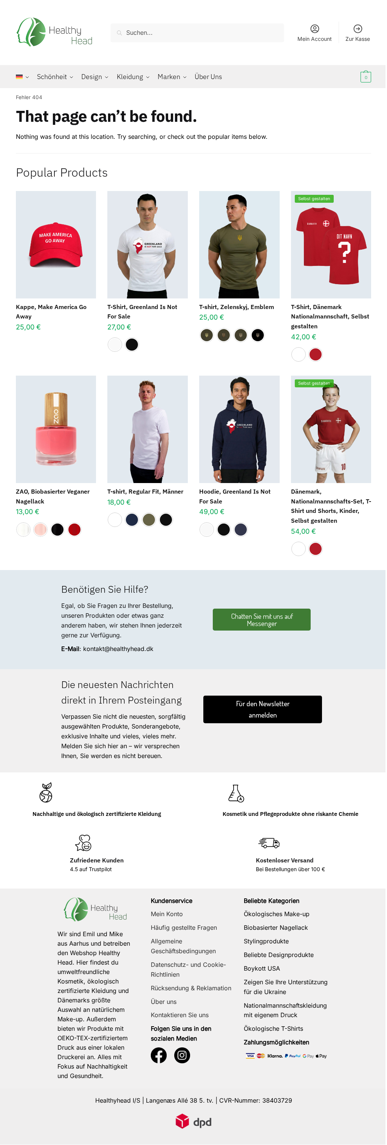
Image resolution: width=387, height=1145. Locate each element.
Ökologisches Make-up (277, 914)
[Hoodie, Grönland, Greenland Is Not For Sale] (239, 429)
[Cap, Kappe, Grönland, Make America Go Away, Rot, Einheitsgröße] (56, 244)
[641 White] (23, 529)
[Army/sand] (240, 335)
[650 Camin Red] (74, 529)
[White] (114, 344)
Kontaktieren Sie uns (180, 1015)
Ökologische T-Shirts (273, 1028)
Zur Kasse (357, 39)
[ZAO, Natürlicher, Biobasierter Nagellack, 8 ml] (56, 429)
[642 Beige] (40, 529)
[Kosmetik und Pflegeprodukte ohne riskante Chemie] (236, 793)
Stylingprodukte (266, 941)
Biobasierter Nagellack (276, 927)
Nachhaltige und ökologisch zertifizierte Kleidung (97, 813)
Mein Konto (167, 914)
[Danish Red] (315, 354)
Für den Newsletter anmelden (262, 709)
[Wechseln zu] (24, 76)
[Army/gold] (206, 335)
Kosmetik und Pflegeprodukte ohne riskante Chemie (290, 813)
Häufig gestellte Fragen (184, 927)
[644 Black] (57, 529)
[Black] (131, 344)
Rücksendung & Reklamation (191, 988)
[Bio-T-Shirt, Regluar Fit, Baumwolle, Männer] (147, 429)
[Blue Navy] (131, 519)
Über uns (163, 1001)
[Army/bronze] (223, 335)
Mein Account (314, 39)
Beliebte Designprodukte (279, 955)
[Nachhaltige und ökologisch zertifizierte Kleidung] (46, 793)
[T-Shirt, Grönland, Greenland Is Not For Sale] (147, 244)
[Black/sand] (257, 335)
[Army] (148, 519)
